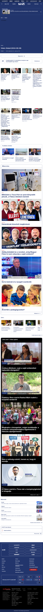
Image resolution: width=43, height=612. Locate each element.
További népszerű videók (36, 335)
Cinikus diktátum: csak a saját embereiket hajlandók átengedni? (19, 369)
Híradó (2, 502)
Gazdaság (29, 588)
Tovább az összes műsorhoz (35, 522)
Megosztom (20, 56)
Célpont (3, 506)
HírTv (2, 17)
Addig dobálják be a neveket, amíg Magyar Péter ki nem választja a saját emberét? (19, 253)
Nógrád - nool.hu (30, 595)
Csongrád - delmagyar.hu (15, 598)
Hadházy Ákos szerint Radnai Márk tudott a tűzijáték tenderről (19, 399)
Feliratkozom (37, 61)
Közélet (23, 588)
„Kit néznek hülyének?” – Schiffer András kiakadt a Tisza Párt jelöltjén (5, 329)
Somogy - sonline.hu (31, 596)
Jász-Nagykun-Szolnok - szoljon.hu (33, 592)
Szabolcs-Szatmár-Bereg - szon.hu (33, 598)
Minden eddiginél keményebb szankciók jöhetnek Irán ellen (20, 159)
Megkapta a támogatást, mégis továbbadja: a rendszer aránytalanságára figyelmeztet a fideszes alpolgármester (20, 429)
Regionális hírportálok (16, 588)
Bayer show (3, 514)
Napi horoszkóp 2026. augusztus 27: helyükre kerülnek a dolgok (16, 116)
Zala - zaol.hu (30, 603)
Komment (3, 222)
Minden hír (36, 313)
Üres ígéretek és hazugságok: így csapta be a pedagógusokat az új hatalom (18, 329)
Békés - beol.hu (14, 595)
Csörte (2, 510)
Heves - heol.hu (14, 605)
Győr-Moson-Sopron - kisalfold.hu (17, 602)
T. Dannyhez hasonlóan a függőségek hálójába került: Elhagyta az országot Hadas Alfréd (26, 77)
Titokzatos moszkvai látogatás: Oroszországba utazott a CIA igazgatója (35, 159)
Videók (6, 17)
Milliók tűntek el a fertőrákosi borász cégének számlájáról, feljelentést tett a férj (5, 138)
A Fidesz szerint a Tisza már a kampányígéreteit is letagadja (21, 490)
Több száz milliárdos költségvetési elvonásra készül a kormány (15, 76)
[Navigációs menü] (2, 4)
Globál (2, 45)
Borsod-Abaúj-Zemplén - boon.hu (17, 596)
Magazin (35, 588)
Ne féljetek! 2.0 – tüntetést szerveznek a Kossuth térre (37, 116)
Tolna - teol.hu (30, 599)
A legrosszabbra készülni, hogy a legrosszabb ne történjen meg (30, 329)
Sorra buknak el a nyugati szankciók (8, 158)
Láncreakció (31, 156)
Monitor (3, 250)
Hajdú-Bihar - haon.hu (15, 603)
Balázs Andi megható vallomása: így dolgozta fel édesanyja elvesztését (5, 77)
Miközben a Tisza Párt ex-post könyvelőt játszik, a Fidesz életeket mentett (24, 11)
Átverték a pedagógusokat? (13, 310)
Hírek (3, 156)
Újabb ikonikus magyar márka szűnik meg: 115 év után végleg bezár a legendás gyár (16, 138)
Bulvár (13, 590)
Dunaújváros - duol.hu (15, 599)
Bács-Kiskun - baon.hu (15, 592)
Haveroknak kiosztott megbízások (16, 224)
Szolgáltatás (18, 590)
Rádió (24, 590)
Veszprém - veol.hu (30, 602)
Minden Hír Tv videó (34, 494)
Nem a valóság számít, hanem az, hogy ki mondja (19, 460)
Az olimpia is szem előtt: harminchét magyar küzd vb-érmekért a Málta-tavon (15, 98)
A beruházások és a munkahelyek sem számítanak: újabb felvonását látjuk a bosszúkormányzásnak (27, 117)
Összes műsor (36, 533)
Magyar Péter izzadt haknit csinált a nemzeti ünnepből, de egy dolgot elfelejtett (5, 97)
